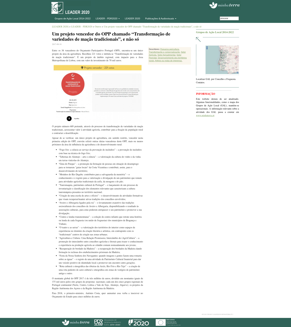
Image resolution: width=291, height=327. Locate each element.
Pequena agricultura (169, 49)
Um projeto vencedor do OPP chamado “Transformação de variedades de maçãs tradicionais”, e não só (152, 26)
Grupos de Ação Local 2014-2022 (73, 18)
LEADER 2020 (132, 18)
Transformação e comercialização (164, 52)
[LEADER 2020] (60, 26)
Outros (98, 26)
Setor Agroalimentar (166, 55)
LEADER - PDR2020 (81, 26)
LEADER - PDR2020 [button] (107, 18)
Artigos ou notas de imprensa (168, 61)
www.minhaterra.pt (205, 115)
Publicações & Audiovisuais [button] (160, 18)
